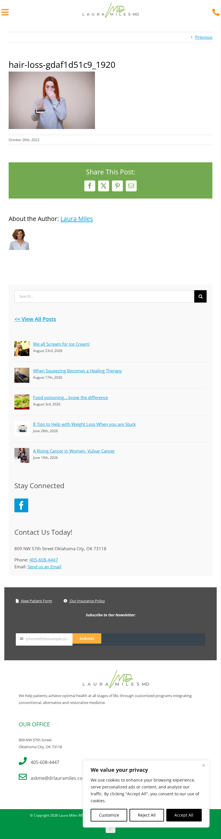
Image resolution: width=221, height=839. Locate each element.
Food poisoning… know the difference (70, 397)
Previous (203, 37)
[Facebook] (21, 505)
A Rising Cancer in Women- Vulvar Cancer (74, 451)
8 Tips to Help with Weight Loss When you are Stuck (84, 424)
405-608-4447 (43, 560)
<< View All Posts (35, 318)
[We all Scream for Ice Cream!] (21, 344)
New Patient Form (36, 600)
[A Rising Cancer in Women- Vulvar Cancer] (21, 451)
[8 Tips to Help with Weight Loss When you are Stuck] (21, 425)
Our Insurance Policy (87, 600)
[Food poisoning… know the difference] (21, 398)
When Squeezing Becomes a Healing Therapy (77, 371)
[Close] (203, 765)
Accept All (183, 815)
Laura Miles (76, 219)
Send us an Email (44, 566)
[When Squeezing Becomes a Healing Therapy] (21, 371)
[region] (146, 794)
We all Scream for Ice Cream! (61, 344)
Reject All (147, 815)
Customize (109, 815)
